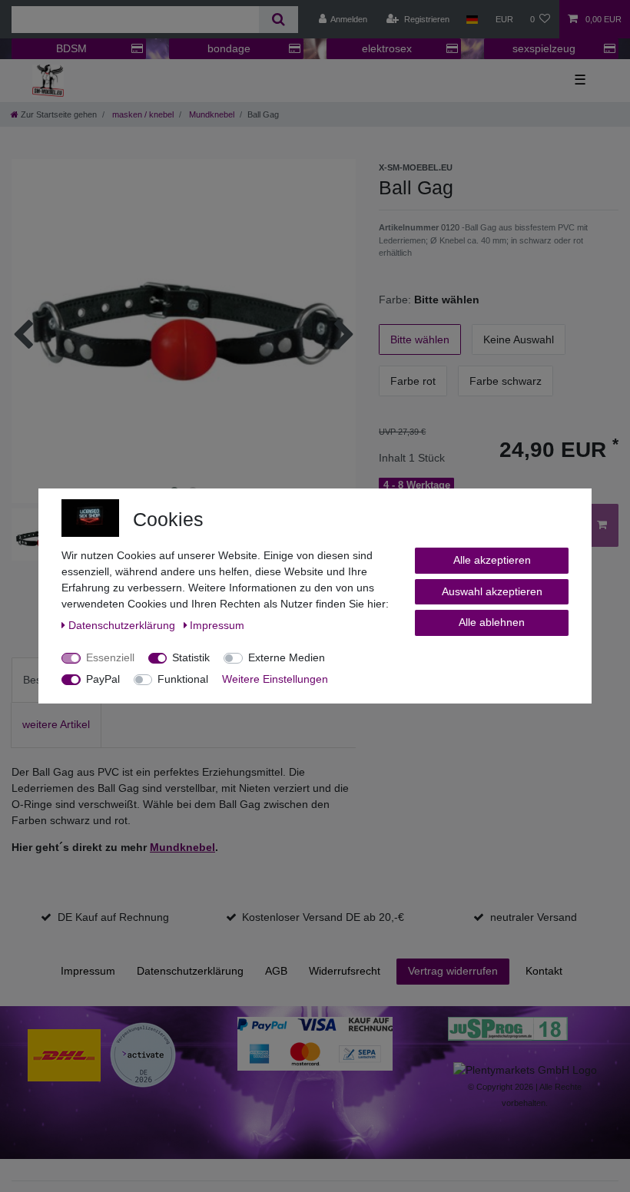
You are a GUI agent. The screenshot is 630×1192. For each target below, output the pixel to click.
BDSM (71, 48)
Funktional (183, 679)
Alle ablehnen (492, 622)
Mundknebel (210, 114)
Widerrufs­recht (344, 971)
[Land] (472, 19)
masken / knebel (142, 114)
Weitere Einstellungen (275, 679)
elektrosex (387, 48)
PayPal (103, 679)
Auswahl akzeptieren (492, 591)
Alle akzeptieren (492, 560)
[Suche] (278, 19)
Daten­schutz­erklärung (190, 971)
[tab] (56, 724)
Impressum (88, 971)
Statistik (191, 657)
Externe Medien (286, 657)
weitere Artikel (56, 724)
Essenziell (110, 657)
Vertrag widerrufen (453, 971)
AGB (276, 971)
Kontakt (544, 971)
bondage (228, 48)
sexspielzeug (543, 48)
